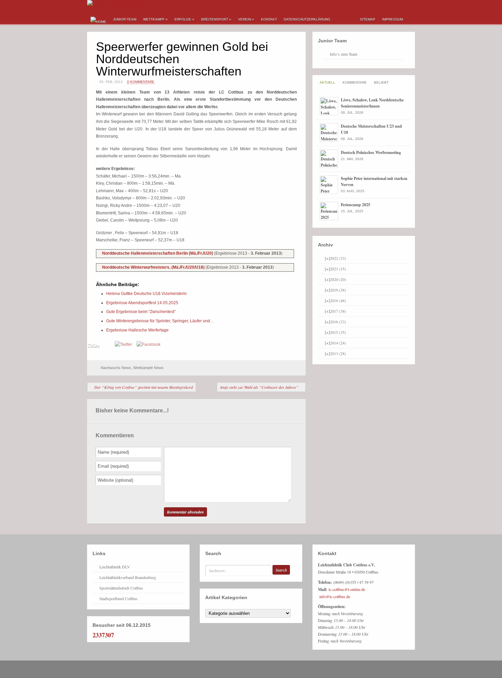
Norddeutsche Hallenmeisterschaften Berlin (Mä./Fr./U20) (158, 253)
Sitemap (367, 19)
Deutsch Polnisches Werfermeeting (371, 152)
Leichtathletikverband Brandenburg (127, 577)
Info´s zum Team (343, 54)
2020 (338, 279)
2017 (338, 311)
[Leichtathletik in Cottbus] (118, 3)
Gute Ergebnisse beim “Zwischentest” (141, 311)
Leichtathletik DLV (114, 566)
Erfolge (184, 19)
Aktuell (327, 82)
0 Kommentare (140, 82)
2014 (338, 342)
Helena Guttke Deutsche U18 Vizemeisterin (146, 293)
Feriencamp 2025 (355, 205)
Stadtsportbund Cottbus (118, 598)
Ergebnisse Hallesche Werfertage (137, 330)
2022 (338, 258)
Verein (246, 19)
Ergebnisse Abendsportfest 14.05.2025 (142, 302)
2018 (338, 300)
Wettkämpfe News (148, 368)
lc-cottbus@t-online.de (347, 589)
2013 (338, 353)
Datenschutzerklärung (307, 19)
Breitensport (216, 19)
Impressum (392, 19)
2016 (338, 321)
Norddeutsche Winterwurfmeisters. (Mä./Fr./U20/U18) (154, 267)
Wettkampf (155, 19)
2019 (338, 290)
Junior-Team (124, 19)
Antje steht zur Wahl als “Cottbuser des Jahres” (259, 387)
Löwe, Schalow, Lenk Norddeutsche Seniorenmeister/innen (372, 103)
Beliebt (381, 82)
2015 (338, 332)
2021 (338, 268)
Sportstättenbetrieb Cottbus (121, 588)
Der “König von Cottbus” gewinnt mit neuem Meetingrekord (143, 387)
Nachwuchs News (116, 368)
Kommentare (355, 82)
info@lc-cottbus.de (334, 596)
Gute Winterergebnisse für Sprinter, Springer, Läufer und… (160, 321)
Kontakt (269, 19)
